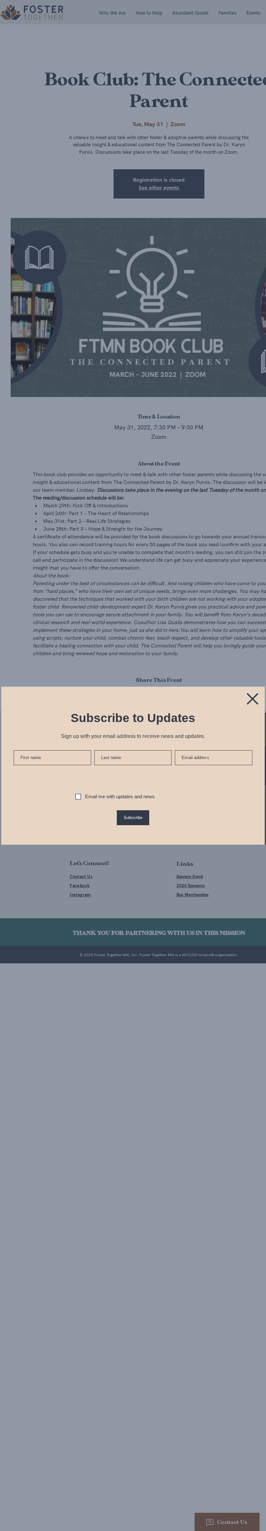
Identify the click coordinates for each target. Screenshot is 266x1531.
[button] (252, 699)
